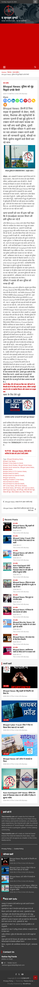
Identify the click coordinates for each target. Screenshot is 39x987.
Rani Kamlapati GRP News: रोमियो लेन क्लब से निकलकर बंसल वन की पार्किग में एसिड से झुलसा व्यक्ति (23, 568)
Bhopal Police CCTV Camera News (15, 471)
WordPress (27, 984)
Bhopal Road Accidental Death (13, 475)
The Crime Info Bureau (19, 94)
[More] (5, 104)
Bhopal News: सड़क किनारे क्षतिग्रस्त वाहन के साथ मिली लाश (18, 509)
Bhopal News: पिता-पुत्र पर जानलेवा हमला (23, 598)
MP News (18, 488)
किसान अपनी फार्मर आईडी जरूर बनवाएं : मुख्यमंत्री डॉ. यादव (18, 911)
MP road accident (28, 488)
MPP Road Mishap (9, 490)
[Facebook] (5, 100)
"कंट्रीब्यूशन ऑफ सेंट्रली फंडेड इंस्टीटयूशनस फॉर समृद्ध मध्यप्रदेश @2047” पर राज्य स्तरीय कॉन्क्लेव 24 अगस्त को (18, 915)
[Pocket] (29, 100)
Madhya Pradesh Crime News (13, 480)
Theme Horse (28, 981)
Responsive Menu (35, 2)
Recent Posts (11, 519)
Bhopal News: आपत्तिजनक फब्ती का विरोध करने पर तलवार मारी (24, 650)
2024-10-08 (7, 94)
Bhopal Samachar (9, 478)
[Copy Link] (33, 100)
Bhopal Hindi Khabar (10, 465)
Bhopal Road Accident (10, 473)
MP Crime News (8, 486)
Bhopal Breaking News (15, 459)
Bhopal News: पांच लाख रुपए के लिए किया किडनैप (23, 638)
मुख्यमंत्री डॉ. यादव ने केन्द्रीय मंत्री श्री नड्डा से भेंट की (17, 908)
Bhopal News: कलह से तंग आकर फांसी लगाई (19, 502)
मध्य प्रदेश (6, 83)
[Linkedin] (13, 100)
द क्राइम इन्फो (10, 18)
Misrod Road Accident (10, 482)
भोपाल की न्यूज (7, 492)
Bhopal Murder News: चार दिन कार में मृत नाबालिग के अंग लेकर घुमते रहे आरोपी (24, 624)
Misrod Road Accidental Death (13, 484)
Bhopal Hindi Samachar (11, 467)
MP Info (13, 899)
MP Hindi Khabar (21, 486)
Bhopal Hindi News (25, 465)
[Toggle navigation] (4, 67)
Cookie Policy (19, 849)
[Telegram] (21, 100)
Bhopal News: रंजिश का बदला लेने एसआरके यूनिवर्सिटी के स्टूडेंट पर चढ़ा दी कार (24, 584)
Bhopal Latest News (27, 467)
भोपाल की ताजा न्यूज (29, 490)
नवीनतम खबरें (8, 854)
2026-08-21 (17, 530)
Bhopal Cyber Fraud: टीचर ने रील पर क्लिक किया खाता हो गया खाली (24, 540)
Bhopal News (7, 469)
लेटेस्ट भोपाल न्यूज (27, 492)
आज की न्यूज (20, 490)
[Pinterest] (25, 100)
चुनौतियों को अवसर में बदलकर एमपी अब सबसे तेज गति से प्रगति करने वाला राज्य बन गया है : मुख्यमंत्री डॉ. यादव (19, 920)
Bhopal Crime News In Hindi (13, 463)
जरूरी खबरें (7, 663)
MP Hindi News (8, 488)
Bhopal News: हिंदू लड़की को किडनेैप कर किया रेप (23, 526)
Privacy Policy (6, 849)
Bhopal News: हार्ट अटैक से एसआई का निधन (23, 554)
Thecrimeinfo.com (8, 816)
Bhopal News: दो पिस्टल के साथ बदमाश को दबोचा (23, 610)
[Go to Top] (35, 978)
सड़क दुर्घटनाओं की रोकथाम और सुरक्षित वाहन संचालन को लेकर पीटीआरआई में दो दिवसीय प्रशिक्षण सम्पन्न (19, 940)
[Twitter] (9, 100)
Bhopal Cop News (9, 461)
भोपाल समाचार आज (17, 492)
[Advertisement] (19, 44)
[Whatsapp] (17, 100)
